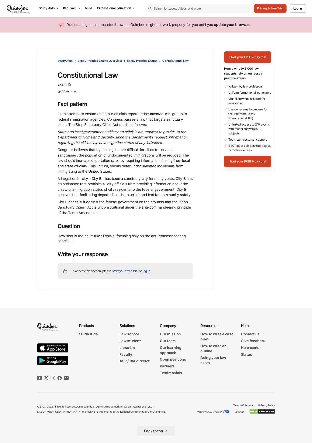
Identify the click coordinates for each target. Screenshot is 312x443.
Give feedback (253, 341)
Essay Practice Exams (142, 60)
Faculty (125, 354)
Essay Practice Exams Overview (100, 60)
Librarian (127, 348)
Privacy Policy (266, 405)
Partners (167, 366)
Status (246, 354)
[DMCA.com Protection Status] (262, 411)
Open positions (173, 359)
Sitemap (239, 411)
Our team (168, 341)
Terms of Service (243, 405)
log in (146, 271)
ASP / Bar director (134, 361)
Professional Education (114, 8)
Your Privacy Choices (209, 411)
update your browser (231, 25)
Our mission (170, 334)
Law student (130, 341)
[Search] (149, 8)
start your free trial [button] (125, 271)
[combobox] (197, 8)
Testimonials (171, 373)
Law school (129, 334)
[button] (247, 57)
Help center (251, 348)
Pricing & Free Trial (270, 8)
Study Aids (47, 8)
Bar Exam (70, 8)
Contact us (250, 334)
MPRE (89, 8)
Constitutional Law (175, 60)
